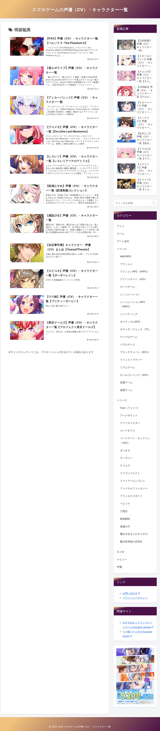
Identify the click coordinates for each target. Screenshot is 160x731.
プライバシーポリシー (135, 597)
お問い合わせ (130, 593)
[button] (153, 203)
